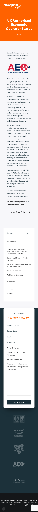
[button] (33, 6)
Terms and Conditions (11, 505)
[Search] (19, 233)
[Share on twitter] (11, 212)
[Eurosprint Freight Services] (12, 6)
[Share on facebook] (9, 212)
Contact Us (30, 505)
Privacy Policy (22, 505)
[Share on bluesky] (24, 212)
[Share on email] (29, 212)
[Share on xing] (26, 212)
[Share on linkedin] (19, 212)
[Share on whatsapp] (21, 212)
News (17, 33)
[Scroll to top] (3, 509)
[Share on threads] (14, 212)
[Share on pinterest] (16, 212)
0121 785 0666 (32, 503)
